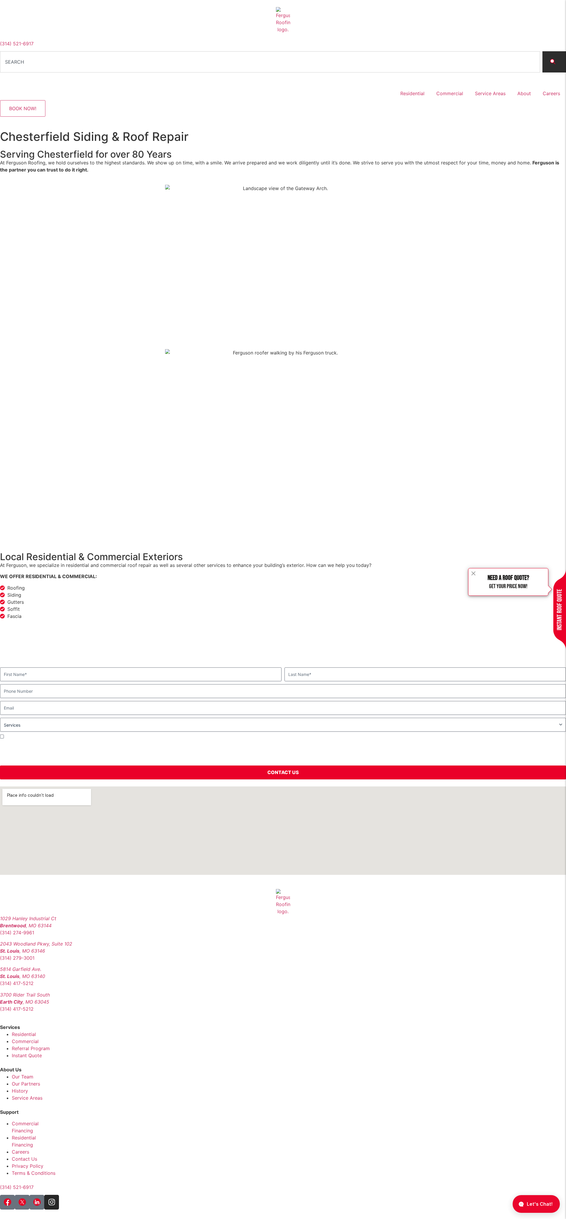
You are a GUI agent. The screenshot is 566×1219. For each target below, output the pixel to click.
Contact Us (24, 1159)
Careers (551, 93)
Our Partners (26, 1084)
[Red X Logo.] (22, 1202)
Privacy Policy (547, 752)
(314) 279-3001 (17, 958)
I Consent (15, 736)
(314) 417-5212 (17, 983)
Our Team (22, 1077)
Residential (412, 93)
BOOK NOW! (22, 108)
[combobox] (270, 61)
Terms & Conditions (33, 1173)
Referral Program (31, 1048)
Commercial (449, 93)
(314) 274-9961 (17, 933)
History (20, 1091)
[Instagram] (51, 1202)
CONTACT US (283, 772)
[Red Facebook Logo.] (7, 1202)
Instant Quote (27, 1055)
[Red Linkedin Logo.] (36, 1202)
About (524, 93)
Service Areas (490, 93)
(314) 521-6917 (17, 44)
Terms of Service (28, 759)
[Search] (554, 61)
